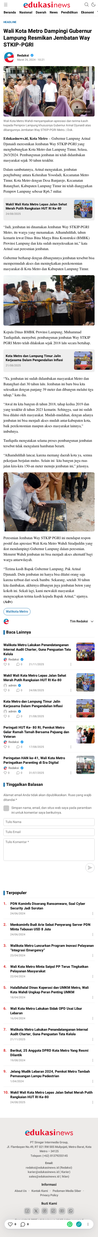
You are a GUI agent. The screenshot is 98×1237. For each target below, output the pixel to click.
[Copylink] (79, 1224)
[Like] (10, 1224)
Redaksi (23, 55)
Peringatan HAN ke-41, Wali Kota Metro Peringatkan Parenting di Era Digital (34, 760)
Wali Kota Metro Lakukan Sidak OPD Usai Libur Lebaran (46, 1010)
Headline (9, 22)
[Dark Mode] (93, 4)
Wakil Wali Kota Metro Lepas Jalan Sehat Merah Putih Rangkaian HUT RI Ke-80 (36, 206)
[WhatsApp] (69, 1224)
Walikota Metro (17, 611)
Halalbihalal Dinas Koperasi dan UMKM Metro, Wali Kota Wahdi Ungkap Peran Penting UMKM (49, 989)
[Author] (9, 57)
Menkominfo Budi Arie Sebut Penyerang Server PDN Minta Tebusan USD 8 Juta (50, 927)
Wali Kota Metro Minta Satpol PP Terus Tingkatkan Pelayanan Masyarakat (49, 968)
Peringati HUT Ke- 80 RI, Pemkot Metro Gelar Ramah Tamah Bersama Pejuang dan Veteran (36, 732)
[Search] (86, 4)
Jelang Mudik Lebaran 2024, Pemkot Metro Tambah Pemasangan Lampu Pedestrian (50, 1073)
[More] (71, 664)
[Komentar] (22, 1224)
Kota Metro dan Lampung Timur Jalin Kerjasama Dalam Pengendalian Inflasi (34, 358)
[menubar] (5, 4)
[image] (85, 652)
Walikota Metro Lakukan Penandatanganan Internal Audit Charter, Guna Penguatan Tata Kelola (37, 649)
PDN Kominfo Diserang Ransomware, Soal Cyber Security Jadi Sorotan (47, 906)
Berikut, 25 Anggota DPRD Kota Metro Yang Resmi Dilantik (49, 1052)
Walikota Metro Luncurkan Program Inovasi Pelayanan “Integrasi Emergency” (52, 947)
